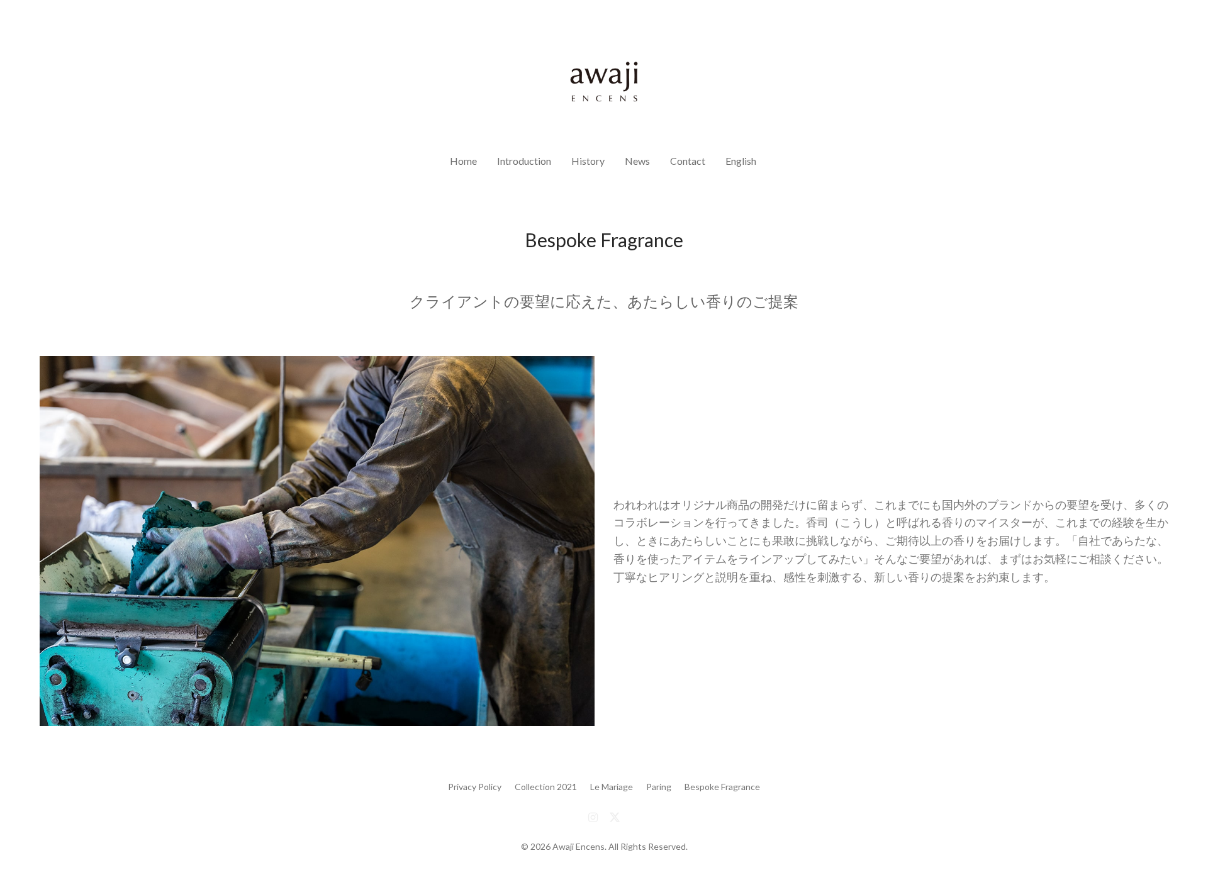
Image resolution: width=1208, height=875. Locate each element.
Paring (658, 786)
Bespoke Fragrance (722, 786)
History (588, 161)
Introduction (524, 161)
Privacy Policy (474, 786)
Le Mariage (611, 786)
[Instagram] (593, 816)
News (637, 161)
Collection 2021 (546, 786)
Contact (687, 161)
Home (463, 161)
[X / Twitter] (614, 816)
